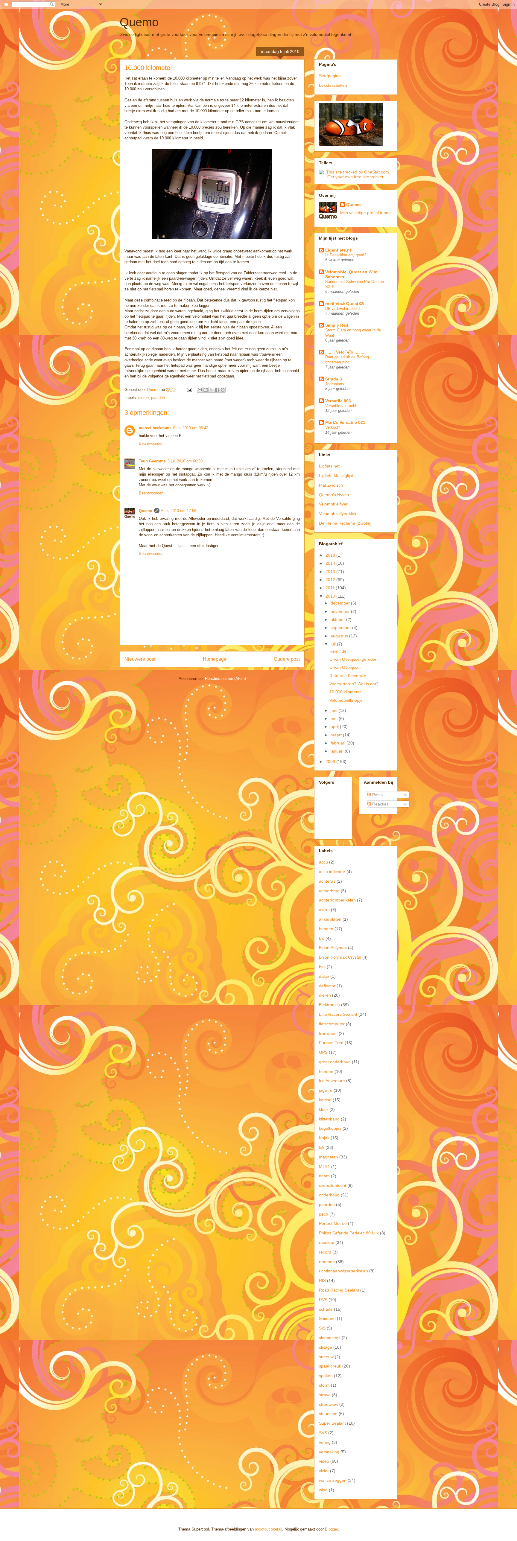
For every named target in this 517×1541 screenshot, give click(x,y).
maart (337, 735)
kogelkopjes (330, 1128)
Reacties (380, 804)
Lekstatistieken (333, 85)
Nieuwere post (139, 659)
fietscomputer (332, 1023)
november (341, 611)
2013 (331, 571)
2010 (331, 596)
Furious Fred (331, 1042)
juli (334, 644)
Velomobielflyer (333, 504)
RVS (323, 1299)
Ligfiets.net (329, 466)
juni (334, 710)
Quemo (139, 22)
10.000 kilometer (345, 691)
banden (326, 928)
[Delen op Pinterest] (223, 390)
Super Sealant (332, 1423)
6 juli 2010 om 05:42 (190, 428)
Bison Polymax (333, 947)
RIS (322, 1280)
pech (323, 1214)
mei (335, 718)
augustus (340, 636)
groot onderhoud (335, 1061)
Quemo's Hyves (334, 494)
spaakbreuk (330, 1366)
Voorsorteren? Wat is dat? (353, 683)
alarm (324, 909)
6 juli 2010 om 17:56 (178, 510)
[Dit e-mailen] (200, 390)
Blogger (331, 1529)
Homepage (214, 659)
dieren (143, 397)
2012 (331, 579)
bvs (322, 966)
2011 (331, 587)
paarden (158, 397)
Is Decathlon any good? (345, 255)
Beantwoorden (151, 443)
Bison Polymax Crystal (340, 957)
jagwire (325, 1090)
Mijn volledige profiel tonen (365, 212)
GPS (323, 1052)
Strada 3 (333, 379)
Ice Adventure (332, 1080)
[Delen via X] (211, 390)
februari (338, 743)
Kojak (324, 1137)
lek (321, 1147)
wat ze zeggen (332, 1480)
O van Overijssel (345, 667)
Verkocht (332, 427)
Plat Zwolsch (331, 485)
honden (326, 1071)
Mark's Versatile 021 (345, 422)
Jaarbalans (334, 384)
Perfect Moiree (333, 1223)
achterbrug (329, 890)
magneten (328, 1157)
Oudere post (287, 659)
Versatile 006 (338, 400)
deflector (327, 985)
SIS (322, 1328)
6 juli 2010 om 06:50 (185, 461)
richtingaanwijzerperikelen (343, 1271)
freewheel (328, 1033)
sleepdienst (329, 1337)
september (341, 627)
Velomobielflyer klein (338, 513)
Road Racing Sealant (339, 1290)
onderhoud (329, 1195)
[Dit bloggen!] (206, 390)
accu (323, 862)
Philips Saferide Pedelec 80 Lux (349, 1233)
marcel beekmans (155, 428)
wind (323, 1489)
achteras (327, 881)
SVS (323, 1432)
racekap (326, 1242)
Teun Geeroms (152, 461)
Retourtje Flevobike (347, 675)
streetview (328, 1404)
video (324, 1461)
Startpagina (330, 75)
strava (325, 1394)
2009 (331, 761)
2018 (331, 555)
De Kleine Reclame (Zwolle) (345, 523)
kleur (323, 1109)
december (341, 603)
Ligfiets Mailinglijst (336, 475)
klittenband (329, 1119)
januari (338, 751)
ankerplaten (330, 919)
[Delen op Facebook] (217, 390)
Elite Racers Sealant (338, 1014)
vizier (324, 1470)
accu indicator (332, 871)
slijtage (325, 1347)
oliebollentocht (332, 1185)
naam (324, 1175)
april (335, 726)
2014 (331, 563)
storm (324, 1385)
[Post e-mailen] (189, 389)
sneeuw (326, 1356)
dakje (324, 976)
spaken (326, 1375)
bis (321, 938)
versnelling (329, 1451)
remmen (327, 1261)
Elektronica (329, 1004)
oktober (338, 619)
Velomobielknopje (346, 700)
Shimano (327, 1318)
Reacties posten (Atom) (225, 678)
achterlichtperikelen (337, 900)
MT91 (324, 1166)
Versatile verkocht (340, 405)
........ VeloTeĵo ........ (344, 352)
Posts (377, 794)
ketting (325, 1099)
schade (326, 1309)
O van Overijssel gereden (353, 659)
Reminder (338, 651)
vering (325, 1442)
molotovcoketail (268, 1529)
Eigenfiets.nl (338, 250)
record (325, 1252)
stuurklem (328, 1413)
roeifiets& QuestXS (344, 303)
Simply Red (336, 325)
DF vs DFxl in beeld (342, 308)
